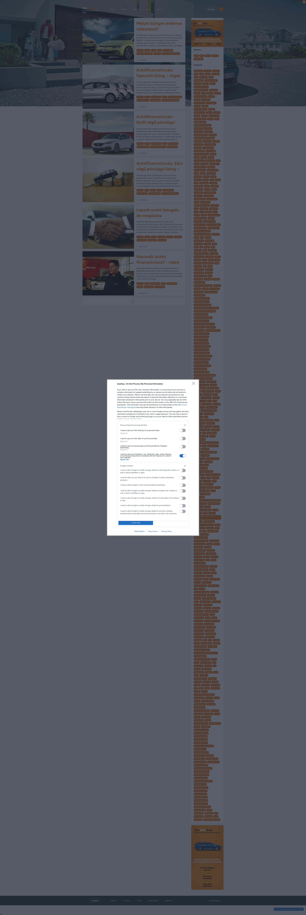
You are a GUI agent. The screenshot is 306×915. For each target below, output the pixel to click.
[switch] (183, 430)
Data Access (153, 531)
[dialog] (153, 457)
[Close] (194, 384)
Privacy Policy (166, 531)
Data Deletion (139, 531)
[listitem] (153, 425)
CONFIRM (135, 523)
